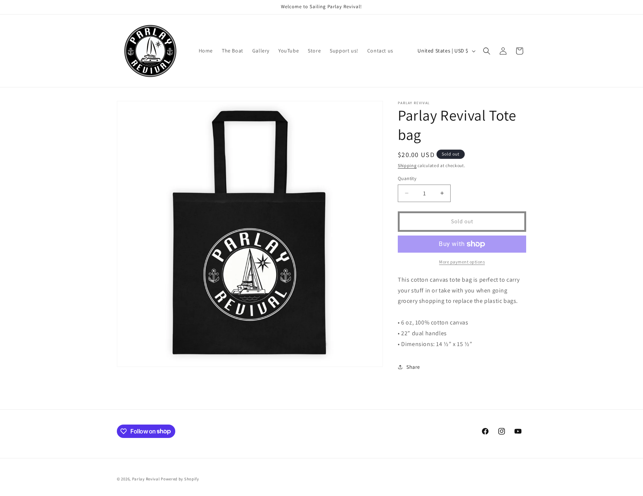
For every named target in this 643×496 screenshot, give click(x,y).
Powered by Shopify (180, 478)
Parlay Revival (146, 478)
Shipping (407, 165)
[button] (487, 51)
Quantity (407, 178)
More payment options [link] (462, 262)
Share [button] (413, 367)
